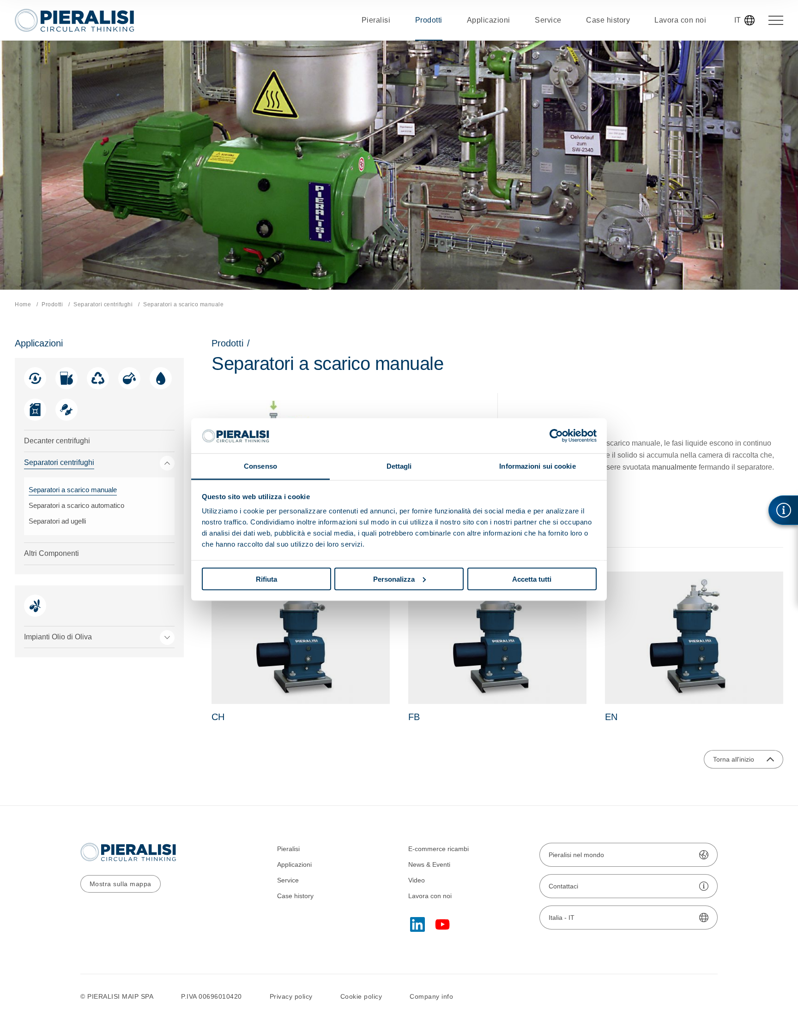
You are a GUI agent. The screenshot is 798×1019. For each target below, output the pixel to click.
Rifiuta (266, 579)
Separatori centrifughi (103, 304)
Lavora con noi (430, 896)
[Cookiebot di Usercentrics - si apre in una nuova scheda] (556, 435)
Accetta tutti (531, 579)
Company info (431, 996)
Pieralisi (288, 848)
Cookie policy (361, 996)
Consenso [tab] (260, 466)
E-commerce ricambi (438, 848)
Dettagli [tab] (399, 466)
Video (416, 880)
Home (23, 304)
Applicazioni (294, 864)
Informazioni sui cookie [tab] (537, 466)
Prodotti (52, 304)
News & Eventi (429, 864)
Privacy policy (291, 996)
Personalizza (394, 579)
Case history (295, 896)
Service (288, 880)
